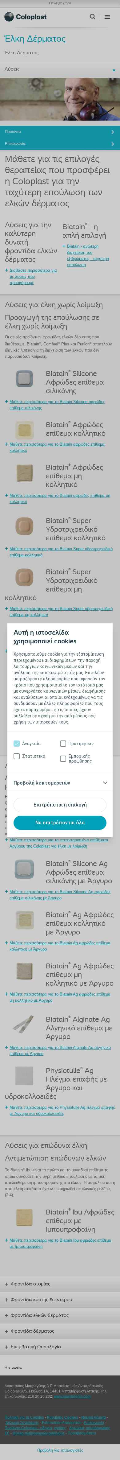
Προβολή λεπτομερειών (42, 783)
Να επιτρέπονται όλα (60, 823)
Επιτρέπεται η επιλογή (60, 805)
